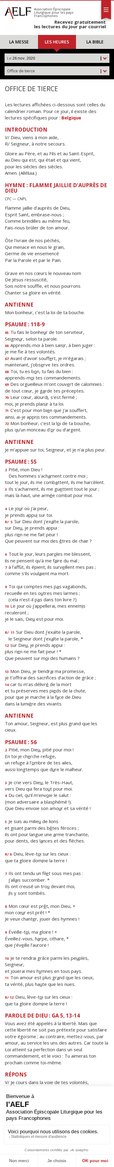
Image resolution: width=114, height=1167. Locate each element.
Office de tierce (54, 71)
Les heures (57, 42)
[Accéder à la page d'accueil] (18, 12)
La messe (19, 42)
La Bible (95, 42)
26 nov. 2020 (54, 58)
